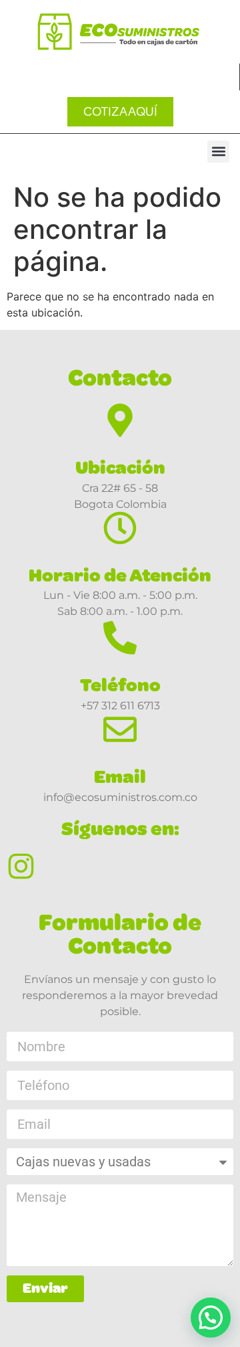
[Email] (120, 729)
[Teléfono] (120, 637)
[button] (218, 152)
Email (120, 776)
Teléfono (120, 685)
